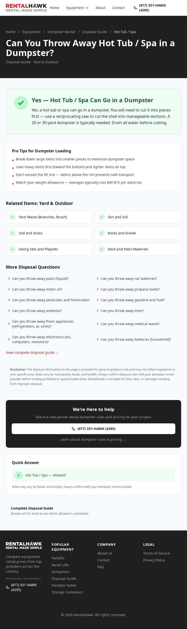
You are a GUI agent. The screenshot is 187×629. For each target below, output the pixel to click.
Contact (118, 7)
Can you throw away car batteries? (126, 278)
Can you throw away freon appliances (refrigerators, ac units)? (41, 323)
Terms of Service (156, 553)
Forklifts (58, 558)
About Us (104, 553)
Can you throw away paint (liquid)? (38, 278)
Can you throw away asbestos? (35, 310)
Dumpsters (61, 571)
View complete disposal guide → (32, 352)
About (100, 7)
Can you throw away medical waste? (127, 323)
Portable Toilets (64, 585)
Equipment (75, 7)
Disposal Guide (94, 31)
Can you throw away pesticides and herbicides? (49, 300)
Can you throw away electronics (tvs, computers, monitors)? (39, 339)
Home (54, 7)
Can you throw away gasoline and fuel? (130, 300)
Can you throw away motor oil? (35, 289)
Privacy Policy (154, 560)
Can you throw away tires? (119, 310)
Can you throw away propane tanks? (128, 289)
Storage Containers (67, 592)
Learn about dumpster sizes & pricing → (93, 439)
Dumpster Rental (61, 31)
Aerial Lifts (60, 565)
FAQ (100, 567)
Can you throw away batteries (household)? (133, 339)
